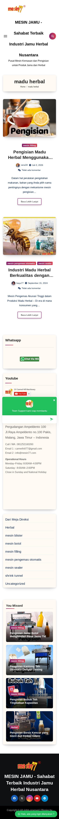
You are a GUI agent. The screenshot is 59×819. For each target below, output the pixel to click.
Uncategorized (15, 583)
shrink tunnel (14, 575)
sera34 (24, 165)
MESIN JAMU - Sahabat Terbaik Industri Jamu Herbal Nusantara (29, 783)
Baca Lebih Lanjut (29, 201)
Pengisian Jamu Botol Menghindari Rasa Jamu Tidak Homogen (29, 636)
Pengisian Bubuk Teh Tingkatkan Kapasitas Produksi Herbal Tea (24, 703)
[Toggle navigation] (5, 36)
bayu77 (20, 283)
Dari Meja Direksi (17, 519)
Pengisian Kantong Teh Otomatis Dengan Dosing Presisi (26, 669)
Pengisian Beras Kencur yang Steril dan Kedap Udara (29, 734)
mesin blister (14, 535)
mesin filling (29, 145)
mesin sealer (44, 263)
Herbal (9, 527)
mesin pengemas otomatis (21, 263)
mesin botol (13, 543)
